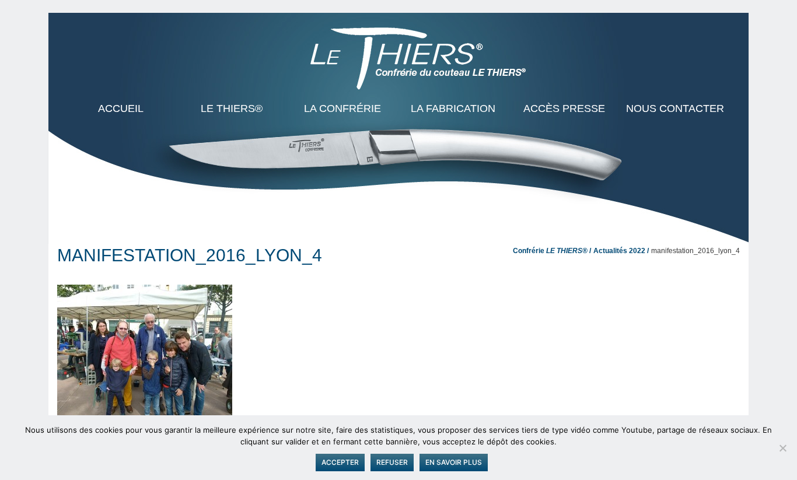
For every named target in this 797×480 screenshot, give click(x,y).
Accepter (340, 462)
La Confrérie (342, 108)
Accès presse (564, 108)
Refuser (392, 462)
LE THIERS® (232, 108)
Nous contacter (675, 108)
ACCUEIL (121, 108)
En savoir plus (453, 462)
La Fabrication (453, 108)
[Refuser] (782, 448)
